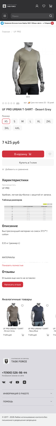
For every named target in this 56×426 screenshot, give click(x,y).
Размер (6, 116)
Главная (6, 31)
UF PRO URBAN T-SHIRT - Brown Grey (13, 329)
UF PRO (17, 31)
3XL (6, 128)
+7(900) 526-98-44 (14, 372)
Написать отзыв (12, 284)
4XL (17, 128)
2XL (48, 121)
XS (6, 121)
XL (38, 121)
